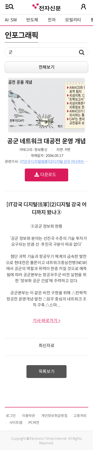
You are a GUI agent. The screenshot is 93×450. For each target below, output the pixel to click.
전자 (52, 20)
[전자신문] (46, 6)
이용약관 (28, 415)
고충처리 (80, 415)
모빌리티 (73, 20)
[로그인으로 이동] (83, 6)
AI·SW (11, 20)
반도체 (32, 20)
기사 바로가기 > (46, 320)
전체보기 (47, 67)
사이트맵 (15, 422)
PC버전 (33, 422)
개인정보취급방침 (54, 415)
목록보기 (47, 371)
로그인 (11, 415)
